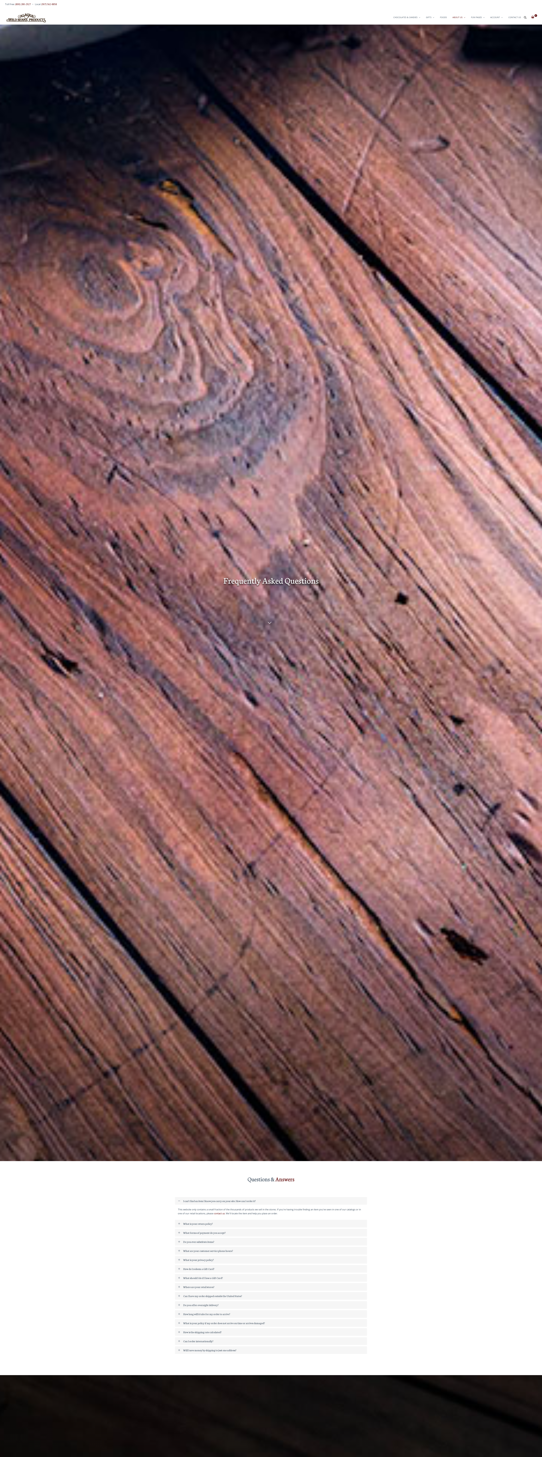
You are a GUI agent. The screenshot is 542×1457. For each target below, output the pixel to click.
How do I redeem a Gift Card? (198, 1268)
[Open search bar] (525, 17)
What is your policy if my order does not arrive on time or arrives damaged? (224, 1323)
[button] (271, 1201)
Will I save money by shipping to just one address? (209, 1350)
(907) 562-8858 (49, 4)
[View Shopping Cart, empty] (533, 17)
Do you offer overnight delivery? (201, 1305)
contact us (219, 1213)
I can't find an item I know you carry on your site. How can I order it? (219, 1201)
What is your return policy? (198, 1223)
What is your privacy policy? (198, 1259)
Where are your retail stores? (198, 1287)
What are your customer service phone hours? (208, 1250)
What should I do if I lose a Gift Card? (203, 1278)
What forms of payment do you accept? (204, 1232)
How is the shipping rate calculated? (202, 1332)
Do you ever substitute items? (198, 1241)
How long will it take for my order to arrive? (206, 1314)
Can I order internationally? (198, 1341)
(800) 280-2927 (23, 4)
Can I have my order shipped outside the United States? (212, 1296)
